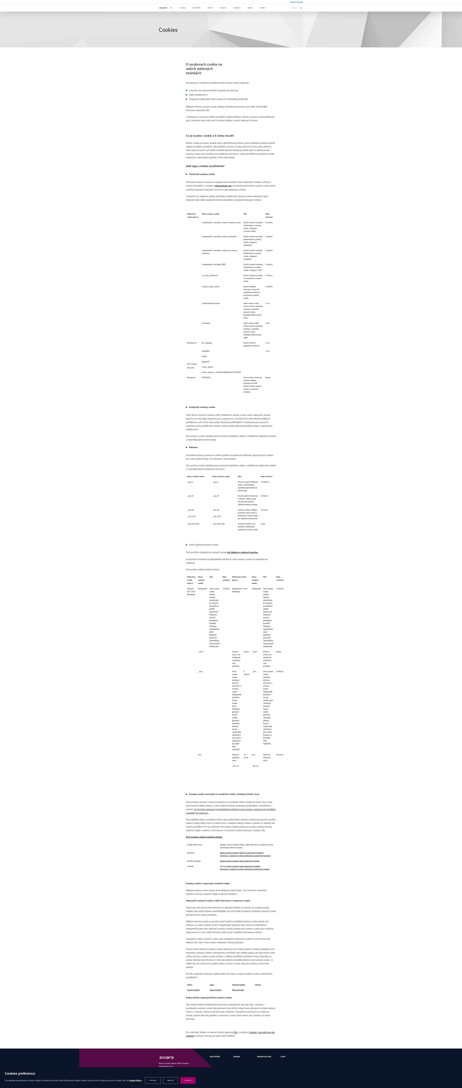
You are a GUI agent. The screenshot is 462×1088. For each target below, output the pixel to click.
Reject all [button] (170, 1080)
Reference (237, 8)
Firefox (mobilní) (193, 990)
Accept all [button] (188, 1080)
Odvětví (210, 8)
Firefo (189, 984)
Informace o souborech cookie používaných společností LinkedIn (245, 869)
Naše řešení (196, 8)
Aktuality (223, 8)
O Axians (182, 8)
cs (293, 8)
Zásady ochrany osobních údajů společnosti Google (239, 861)
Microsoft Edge (238, 990)
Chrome (258, 984)
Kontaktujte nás (264, 1057)
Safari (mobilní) (215, 990)
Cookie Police (135, 1080)
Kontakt (262, 8)
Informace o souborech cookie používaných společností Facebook (245, 855)
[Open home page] (163, 8)
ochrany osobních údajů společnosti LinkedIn (242, 866)
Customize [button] (152, 1080)
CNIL (235, 1032)
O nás (283, 1057)
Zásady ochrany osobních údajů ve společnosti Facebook (241, 852)
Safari (212, 984)
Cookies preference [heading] (20, 1074)
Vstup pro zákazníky (296, 2)
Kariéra (249, 8)
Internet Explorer (238, 984)
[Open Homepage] (169, 1057)
